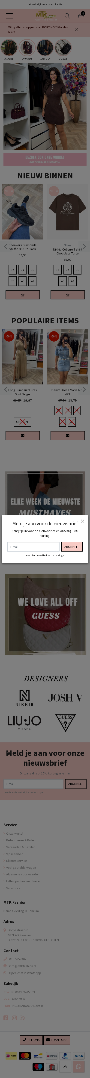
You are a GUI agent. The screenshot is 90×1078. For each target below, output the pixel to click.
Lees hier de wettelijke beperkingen (45, 555)
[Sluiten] (82, 521)
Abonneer (72, 547)
